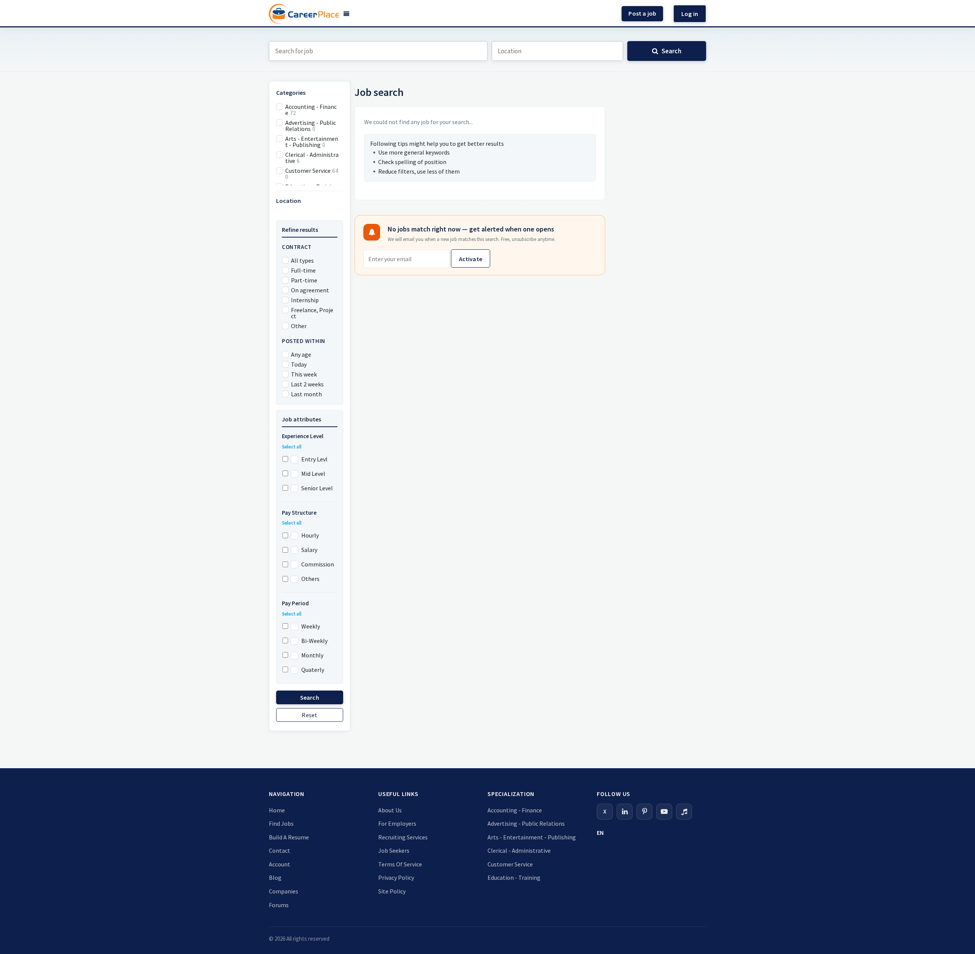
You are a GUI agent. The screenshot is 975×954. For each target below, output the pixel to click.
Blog (275, 877)
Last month (306, 394)
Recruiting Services (403, 837)
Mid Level (313, 473)
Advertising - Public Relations (526, 823)
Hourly (310, 535)
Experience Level (302, 436)
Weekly (310, 626)
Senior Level (317, 488)
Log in (689, 14)
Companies (283, 891)
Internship (305, 300)
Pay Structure (299, 512)
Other (299, 325)
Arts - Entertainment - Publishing (532, 837)
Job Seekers (393, 850)
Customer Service (510, 864)
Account (279, 864)
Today (299, 364)
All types (302, 260)
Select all (292, 447)
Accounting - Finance (515, 810)
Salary (309, 550)
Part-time (304, 280)
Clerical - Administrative (519, 850)
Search (309, 697)
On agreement (310, 290)
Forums (279, 905)
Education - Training (514, 877)
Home (277, 810)
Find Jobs (281, 823)
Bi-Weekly (314, 641)
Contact (279, 850)
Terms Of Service (400, 864)
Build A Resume (289, 837)
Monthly (312, 655)
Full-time (303, 270)
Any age (301, 354)
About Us (390, 810)
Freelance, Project (312, 312)
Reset (309, 715)
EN (600, 832)
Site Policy (392, 891)
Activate (470, 259)
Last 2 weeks (307, 384)
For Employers (397, 823)
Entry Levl (314, 459)
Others (310, 578)
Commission (317, 564)
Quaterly (312, 669)
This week (304, 374)
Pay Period (295, 603)
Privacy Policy (396, 877)
